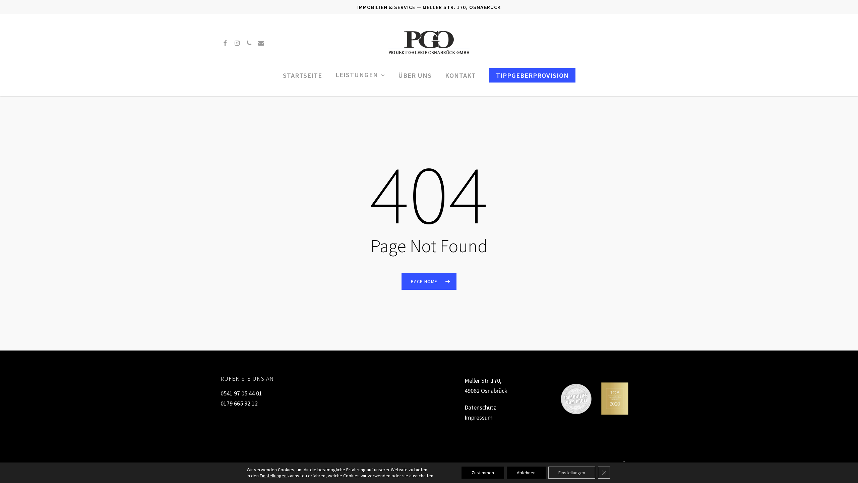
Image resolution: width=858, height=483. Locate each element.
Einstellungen (273, 476)
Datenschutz (480, 407)
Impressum (479, 417)
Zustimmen (483, 473)
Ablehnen (526, 473)
